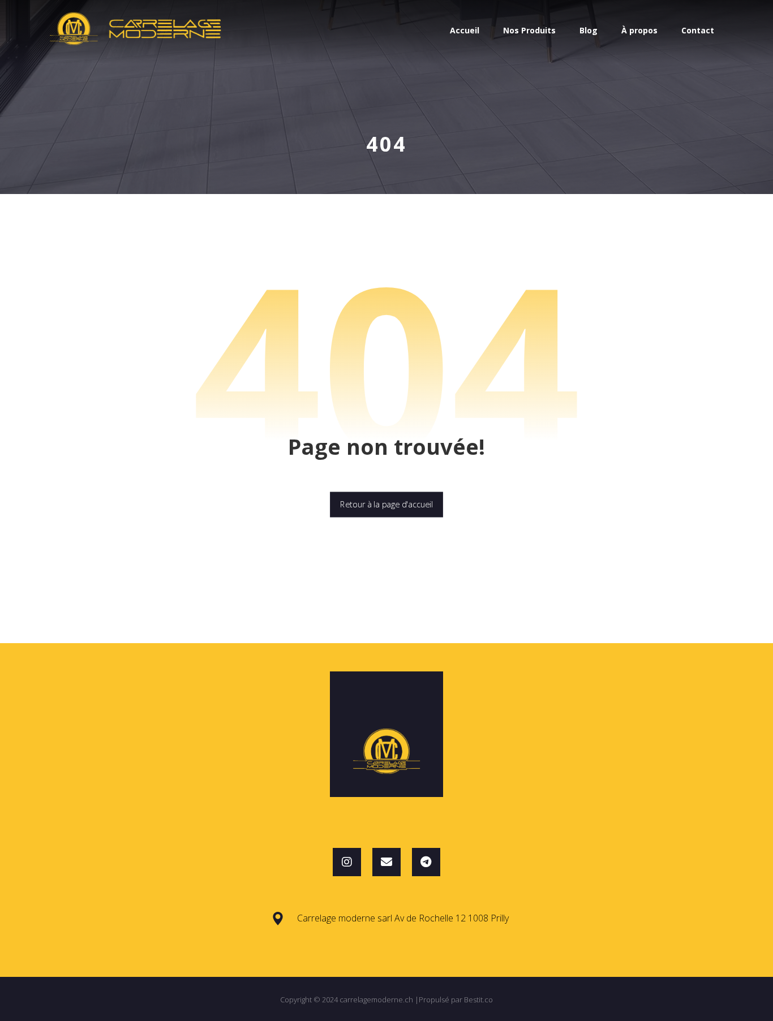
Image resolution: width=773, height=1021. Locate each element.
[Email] (386, 862)
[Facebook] (426, 862)
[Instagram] (347, 862)
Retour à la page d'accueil (386, 504)
